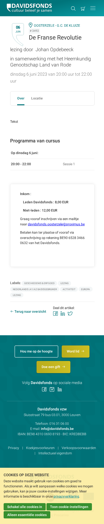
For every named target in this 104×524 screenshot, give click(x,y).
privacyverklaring (66, 496)
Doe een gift (51, 367)
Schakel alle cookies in (24, 507)
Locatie (37, 98)
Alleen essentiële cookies (27, 515)
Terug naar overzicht (30, 311)
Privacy (13, 448)
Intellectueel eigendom (55, 453)
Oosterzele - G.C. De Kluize (57, 25)
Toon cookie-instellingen (69, 507)
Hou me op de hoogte (36, 351)
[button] (93, 8)
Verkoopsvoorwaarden (79, 448)
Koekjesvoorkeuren (40, 448)
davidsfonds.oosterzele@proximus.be (56, 224)
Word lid (73, 351)
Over (20, 98)
